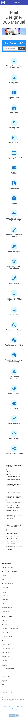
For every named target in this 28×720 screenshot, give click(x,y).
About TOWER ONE (8, 669)
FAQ (3, 604)
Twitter (4, 575)
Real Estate (5, 652)
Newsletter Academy (8, 583)
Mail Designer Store (8, 567)
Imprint (4, 681)
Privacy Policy (6, 677)
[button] (26, 2)
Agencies (4, 620)
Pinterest (5, 587)
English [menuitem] (12, 715)
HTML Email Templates (9, 571)
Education (5, 632)
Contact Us (5, 612)
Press (3, 673)
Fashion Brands (7, 636)
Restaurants (6, 656)
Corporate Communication (10, 628)
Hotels (4, 640)
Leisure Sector (6, 644)
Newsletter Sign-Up (8, 608)
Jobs (3, 685)
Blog (3, 579)
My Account (5, 600)
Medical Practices (7, 648)
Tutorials (5, 596)
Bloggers (4, 624)
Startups (4, 660)
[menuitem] (12, 715)
